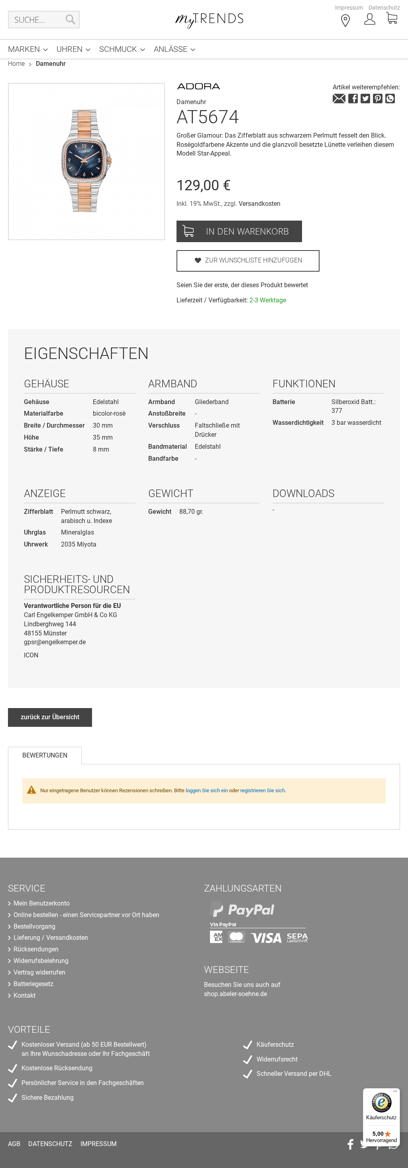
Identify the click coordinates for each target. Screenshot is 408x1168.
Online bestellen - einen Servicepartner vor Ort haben (86, 915)
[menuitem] (25, 49)
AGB (14, 1144)
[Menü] (395, 1093)
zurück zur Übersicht (50, 717)
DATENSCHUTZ (50, 1144)
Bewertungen (44, 755)
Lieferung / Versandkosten (51, 937)
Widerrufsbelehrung (41, 961)
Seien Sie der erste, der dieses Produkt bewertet (242, 285)
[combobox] (44, 19)
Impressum (349, 7)
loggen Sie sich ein (207, 790)
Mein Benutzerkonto (42, 903)
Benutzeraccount (370, 21)
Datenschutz (384, 7)
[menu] (204, 49)
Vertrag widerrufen (39, 972)
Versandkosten (259, 203)
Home (16, 63)
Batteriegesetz (33, 984)
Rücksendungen (36, 949)
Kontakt (24, 995)
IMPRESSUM (98, 1144)
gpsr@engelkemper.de (55, 642)
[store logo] (209, 19)
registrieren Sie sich (262, 790)
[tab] (45, 755)
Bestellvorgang (34, 926)
